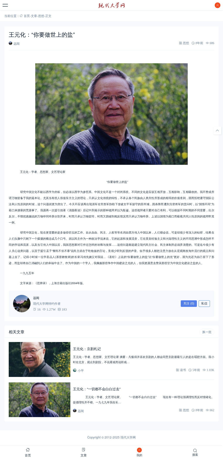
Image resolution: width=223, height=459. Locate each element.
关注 (188, 303)
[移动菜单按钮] (5, 5)
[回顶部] (217, 130)
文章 (34, 16)
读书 (183, 369)
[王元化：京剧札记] (39, 359)
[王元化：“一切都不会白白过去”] (39, 399)
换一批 (206, 332)
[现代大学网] (111, 5)
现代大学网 (128, 437)
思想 (41, 16)
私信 (204, 303)
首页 (27, 16)
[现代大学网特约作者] (21, 303)
